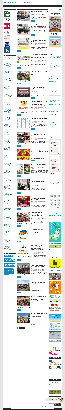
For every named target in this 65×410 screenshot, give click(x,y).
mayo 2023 (7, 102)
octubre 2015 (7, 207)
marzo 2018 (7, 173)
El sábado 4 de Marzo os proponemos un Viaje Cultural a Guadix (38, 40)
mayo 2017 (6, 185)
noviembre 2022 (7, 109)
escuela (8, 266)
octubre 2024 (7, 82)
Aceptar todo (37, 406)
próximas (12, 269)
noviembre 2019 (7, 150)
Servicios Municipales (34, 28)
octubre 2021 (7, 124)
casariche (13, 259)
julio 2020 (6, 141)
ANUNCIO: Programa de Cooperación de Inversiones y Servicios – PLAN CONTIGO (55, 250)
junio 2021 (6, 128)
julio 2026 (6, 58)
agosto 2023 (7, 98)
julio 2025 (6, 72)
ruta (13, 270)
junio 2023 (6, 101)
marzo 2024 (7, 90)
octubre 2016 (7, 193)
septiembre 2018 (7, 166)
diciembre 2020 (7, 135)
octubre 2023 (7, 96)
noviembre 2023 (7, 95)
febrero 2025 (7, 78)
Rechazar (44, 406)
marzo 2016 (7, 201)
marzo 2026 (7, 63)
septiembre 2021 (7, 125)
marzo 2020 (7, 146)
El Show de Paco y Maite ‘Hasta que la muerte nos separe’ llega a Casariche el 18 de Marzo (39, 198)
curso (12, 264)
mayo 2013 (6, 240)
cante (10, 259)
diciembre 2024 (7, 80)
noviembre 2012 (7, 247)
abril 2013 (6, 241)
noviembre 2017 (7, 178)
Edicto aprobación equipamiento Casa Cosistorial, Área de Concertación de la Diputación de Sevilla (55, 57)
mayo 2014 (7, 226)
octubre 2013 (7, 234)
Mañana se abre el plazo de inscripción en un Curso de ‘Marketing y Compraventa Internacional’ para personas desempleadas (37, 248)
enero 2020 (7, 148)
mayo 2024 (7, 88)
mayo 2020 (7, 143)
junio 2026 (6, 59)
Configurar (50, 406)
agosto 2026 (7, 57)
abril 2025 (6, 75)
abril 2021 (6, 131)
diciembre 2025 (7, 66)
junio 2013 (6, 239)
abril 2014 (6, 227)
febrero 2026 (7, 64)
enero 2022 (7, 120)
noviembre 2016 (7, 192)
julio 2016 (6, 196)
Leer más (18, 50)
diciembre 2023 (7, 94)
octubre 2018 (7, 165)
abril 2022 (6, 117)
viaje (8, 274)
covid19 (6, 264)
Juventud (42, 139)
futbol (14, 266)
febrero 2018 (7, 174)
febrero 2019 (7, 161)
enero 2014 (7, 231)
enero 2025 (7, 79)
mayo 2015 (7, 212)
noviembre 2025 (7, 67)
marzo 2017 (7, 187)
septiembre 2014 (7, 222)
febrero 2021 (7, 133)
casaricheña (6, 260)
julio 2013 (6, 238)
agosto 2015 (7, 209)
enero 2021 (7, 134)
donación (10, 265)
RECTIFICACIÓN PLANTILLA (53, 78)
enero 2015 (7, 217)
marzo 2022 (7, 118)
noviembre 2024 (7, 81)
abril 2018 (6, 172)
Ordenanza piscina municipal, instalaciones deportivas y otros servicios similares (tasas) (55, 182)
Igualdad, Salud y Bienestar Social (36, 44)
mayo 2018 (7, 171)
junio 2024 (6, 87)
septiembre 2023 (7, 97)
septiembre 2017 (7, 180)
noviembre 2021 (7, 123)
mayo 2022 (7, 116)
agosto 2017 (7, 181)
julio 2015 (6, 210)
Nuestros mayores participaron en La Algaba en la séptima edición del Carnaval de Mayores (39, 315)
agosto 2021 (7, 126)
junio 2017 (6, 184)
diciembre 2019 (7, 149)
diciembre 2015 (7, 204)
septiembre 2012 (7, 249)
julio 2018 (6, 169)
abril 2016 (6, 200)
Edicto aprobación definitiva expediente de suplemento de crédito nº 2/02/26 (54, 66)
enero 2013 (7, 245)
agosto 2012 (7, 250)
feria (11, 266)
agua (9, 255)
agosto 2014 (7, 223)
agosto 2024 (7, 85)
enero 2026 (7, 65)
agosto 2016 (7, 195)
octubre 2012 (7, 248)
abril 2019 (6, 158)
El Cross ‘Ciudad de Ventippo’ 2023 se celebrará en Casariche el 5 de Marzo (39, 73)
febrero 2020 (7, 147)
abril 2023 (6, 103)
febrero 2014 (7, 230)
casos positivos (11, 260)
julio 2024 (6, 86)
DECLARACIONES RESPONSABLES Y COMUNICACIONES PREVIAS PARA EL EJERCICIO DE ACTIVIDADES (55, 296)
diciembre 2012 (7, 246)
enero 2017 (7, 189)
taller (13, 271)
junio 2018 (6, 170)
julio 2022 (6, 113)
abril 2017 (6, 186)
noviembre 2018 (7, 164)
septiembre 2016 (7, 194)
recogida (6, 270)
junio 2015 (6, 211)
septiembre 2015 (7, 208)
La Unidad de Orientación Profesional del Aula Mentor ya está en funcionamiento (39, 231)
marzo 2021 (7, 132)
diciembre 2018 (7, 163)
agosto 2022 (7, 112)
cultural (9, 264)
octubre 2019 (7, 151)
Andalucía (12, 255)
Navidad (6, 269)
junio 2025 (6, 73)
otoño (9, 269)
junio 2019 (6, 156)
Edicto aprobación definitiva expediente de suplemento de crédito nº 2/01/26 (54, 62)
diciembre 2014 (7, 218)
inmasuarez (39, 14)
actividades (6, 255)
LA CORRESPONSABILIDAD (53, 243)
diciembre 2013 (7, 232)
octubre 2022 (7, 110)
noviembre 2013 (7, 233)
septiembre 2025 (7, 70)
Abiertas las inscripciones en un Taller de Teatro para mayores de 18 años (39, 151)
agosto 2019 (7, 154)
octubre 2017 (7, 179)
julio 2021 (6, 127)
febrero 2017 (7, 188)
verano (6, 274)
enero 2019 (7, 162)
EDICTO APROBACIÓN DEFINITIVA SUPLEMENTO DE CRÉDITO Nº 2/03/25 (54, 86)
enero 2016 (7, 203)
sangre (6, 271)
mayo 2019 (7, 157)
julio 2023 (6, 100)
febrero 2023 (7, 105)
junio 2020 (6, 142)
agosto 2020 (7, 140)
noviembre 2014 (7, 219)
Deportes (44, 167)
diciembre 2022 (7, 108)
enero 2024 (7, 93)
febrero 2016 (7, 202)
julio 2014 (6, 224)
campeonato (6, 259)
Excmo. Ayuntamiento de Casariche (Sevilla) (18, 2)
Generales (44, 14)
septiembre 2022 (7, 111)
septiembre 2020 (7, 139)
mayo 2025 (7, 74)
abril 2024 (6, 89)
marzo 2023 (7, 104)
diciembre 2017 (7, 177)
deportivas (6, 265)
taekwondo (9, 271)
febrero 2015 (7, 216)
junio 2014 (6, 225)
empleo (6, 266)
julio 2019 (6, 155)
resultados (9, 270)
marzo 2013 (7, 242)
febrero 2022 (7, 119)
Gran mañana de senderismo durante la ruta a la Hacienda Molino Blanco (38, 282)
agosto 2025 (7, 71)
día (12, 265)
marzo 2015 (7, 215)
